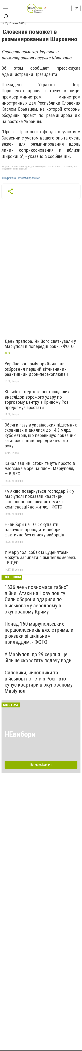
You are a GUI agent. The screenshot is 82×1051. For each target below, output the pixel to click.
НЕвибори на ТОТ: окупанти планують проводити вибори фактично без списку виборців (34, 530)
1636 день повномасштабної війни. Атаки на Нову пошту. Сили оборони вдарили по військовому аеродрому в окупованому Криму (36, 599)
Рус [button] (76, 8)
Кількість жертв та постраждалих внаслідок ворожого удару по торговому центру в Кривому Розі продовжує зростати (37, 399)
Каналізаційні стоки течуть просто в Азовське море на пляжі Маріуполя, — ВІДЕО (40, 468)
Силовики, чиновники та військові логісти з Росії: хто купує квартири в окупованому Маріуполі (39, 681)
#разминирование (29, 178)
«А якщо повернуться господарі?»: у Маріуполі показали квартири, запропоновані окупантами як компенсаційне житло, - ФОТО (39, 499)
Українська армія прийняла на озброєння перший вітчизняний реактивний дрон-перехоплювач (36, 369)
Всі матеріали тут (41, 764)
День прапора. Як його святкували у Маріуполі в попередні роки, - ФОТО (40, 344)
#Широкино (9, 178)
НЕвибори (20, 734)
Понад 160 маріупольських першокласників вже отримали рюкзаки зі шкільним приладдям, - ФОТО (39, 633)
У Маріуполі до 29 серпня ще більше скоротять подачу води (38, 657)
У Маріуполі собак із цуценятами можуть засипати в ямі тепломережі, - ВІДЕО (40, 557)
